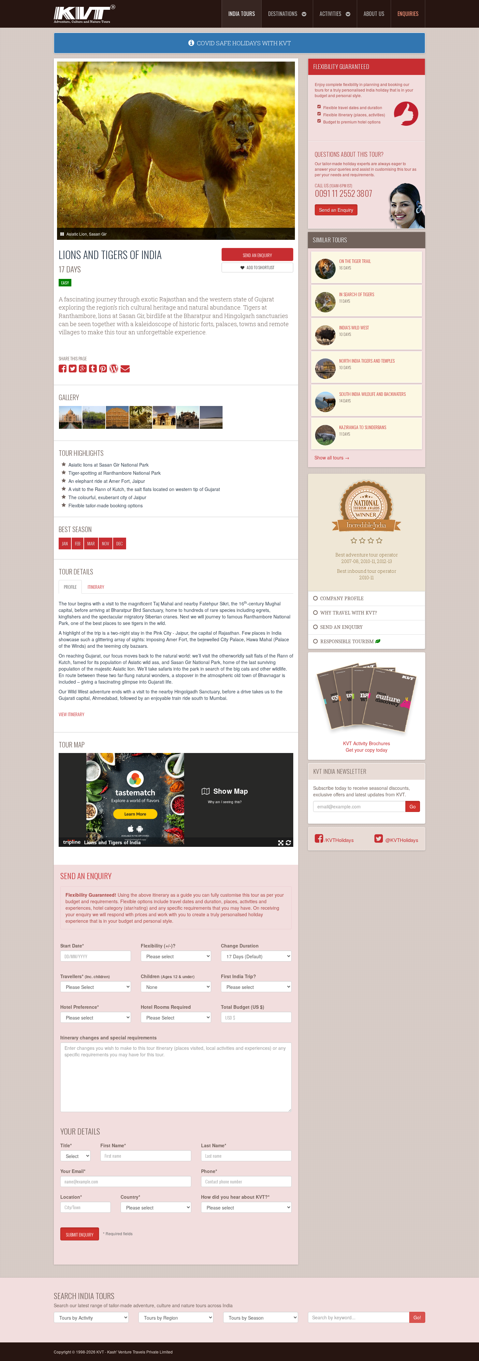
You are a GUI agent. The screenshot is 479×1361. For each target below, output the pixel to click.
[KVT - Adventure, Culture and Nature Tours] (85, 10)
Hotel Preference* (79, 1007)
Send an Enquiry (257, 255)
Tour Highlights (81, 453)
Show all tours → (331, 457)
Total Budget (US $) (242, 1007)
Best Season (75, 529)
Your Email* (72, 1171)
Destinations (283, 14)
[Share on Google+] (83, 370)
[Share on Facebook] (62, 370)
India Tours (241, 14)
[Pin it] (103, 370)
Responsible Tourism (346, 641)
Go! (417, 1317)
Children (168, 976)
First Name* (113, 1145)
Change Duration (240, 945)
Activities (331, 14)
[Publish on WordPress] (113, 370)
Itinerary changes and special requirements (108, 1037)
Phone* (209, 1171)
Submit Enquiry (80, 1234)
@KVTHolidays (400, 839)
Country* (130, 1197)
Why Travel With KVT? (347, 613)
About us (374, 14)
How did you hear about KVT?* (235, 1197)
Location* (71, 1197)
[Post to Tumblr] (93, 370)
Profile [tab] (70, 586)
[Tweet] (73, 370)
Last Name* (213, 1145)
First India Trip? (238, 976)
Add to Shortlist (260, 267)
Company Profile (341, 598)
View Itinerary (71, 714)
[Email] (125, 370)
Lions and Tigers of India (110, 254)
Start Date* (72, 945)
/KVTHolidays (338, 839)
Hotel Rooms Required (166, 1007)
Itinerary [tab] (96, 586)
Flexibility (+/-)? (158, 945)
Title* (66, 1145)
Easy (65, 282)
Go (413, 806)
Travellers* (85, 976)
